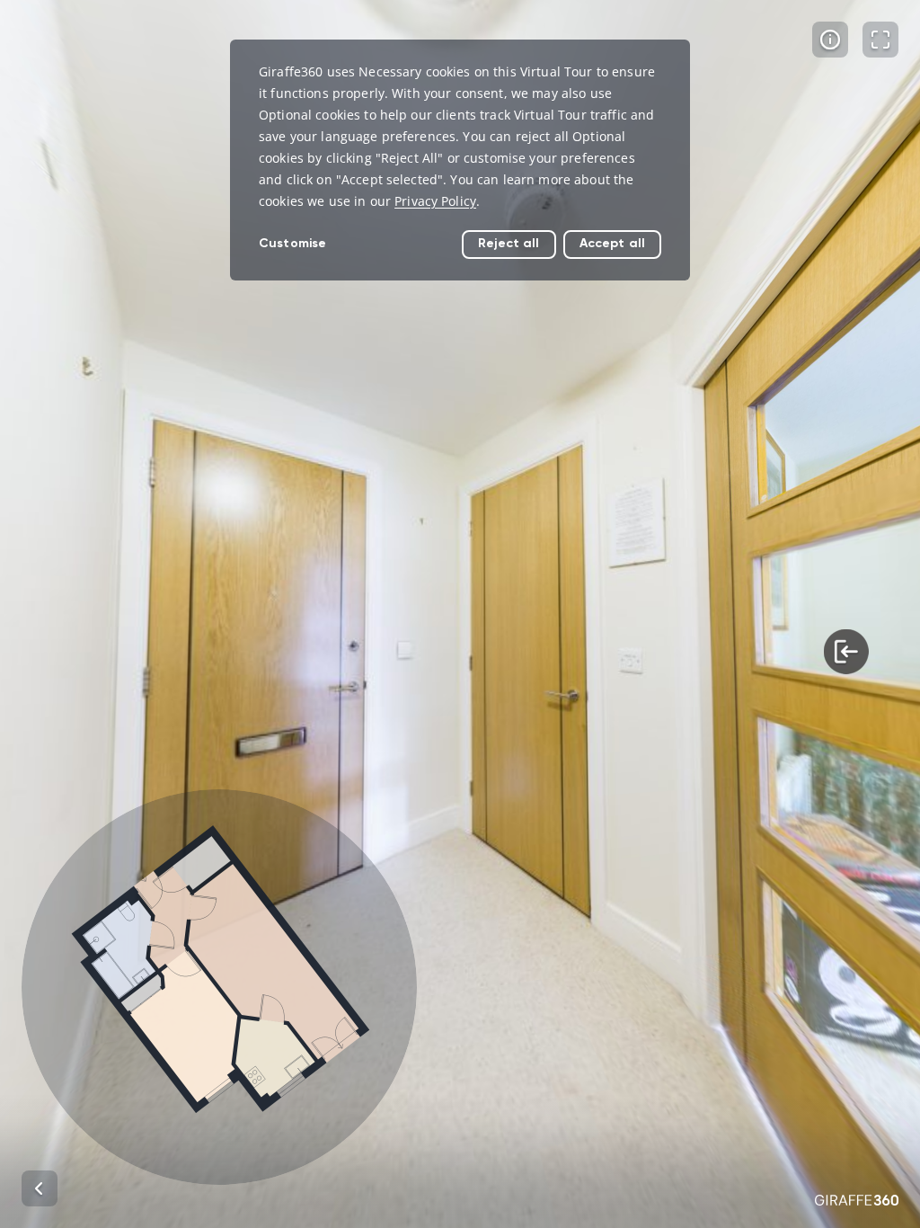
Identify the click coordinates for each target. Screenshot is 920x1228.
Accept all (612, 243)
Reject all (508, 243)
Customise (292, 243)
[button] (219, 987)
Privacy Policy (435, 200)
